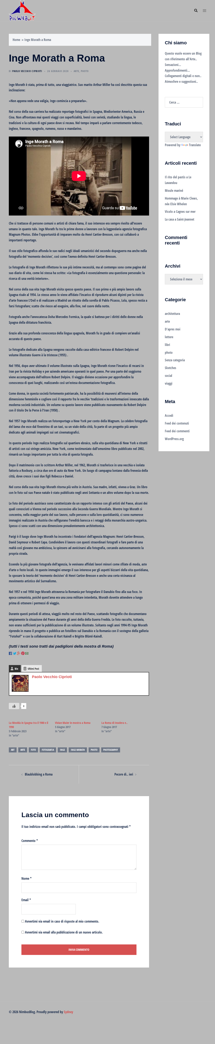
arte (76, 71)
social (168, 375)
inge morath (78, 750)
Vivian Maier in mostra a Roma (72, 723)
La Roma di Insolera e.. (114, 723)
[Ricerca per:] (184, 102)
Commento (29, 840)
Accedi (169, 415)
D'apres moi (172, 329)
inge (62, 750)
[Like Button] (14, 706)
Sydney (68, 1012)
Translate (195, 145)
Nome (26, 878)
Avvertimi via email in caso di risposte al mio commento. (62, 921)
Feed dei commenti (177, 431)
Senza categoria (175, 360)
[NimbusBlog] (22, 10)
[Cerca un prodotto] (196, 10)
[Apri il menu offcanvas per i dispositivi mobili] (204, 10)
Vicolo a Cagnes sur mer (180, 211)
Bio (16, 669)
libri (167, 344)
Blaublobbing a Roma (38, 774)
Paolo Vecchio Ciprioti (27, 71)
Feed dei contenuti (177, 423)
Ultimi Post (33, 669)
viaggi (168, 383)
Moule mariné (174, 190)
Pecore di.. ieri (123, 774)
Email (26, 900)
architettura (172, 313)
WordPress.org (174, 439)
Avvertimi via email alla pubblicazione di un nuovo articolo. (64, 932)
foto (33, 750)
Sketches (170, 368)
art (12, 750)
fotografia (48, 750)
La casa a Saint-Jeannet (179, 219)
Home (16, 39)
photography (110, 750)
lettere (169, 337)
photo (85, 71)
